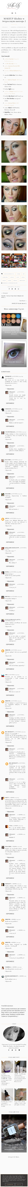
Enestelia (7, 596)
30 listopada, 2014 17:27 (16, 493)
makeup (23, 277)
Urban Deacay (22, 280)
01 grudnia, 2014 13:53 (16, 883)
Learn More (10, 1184)
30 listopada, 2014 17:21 (16, 459)
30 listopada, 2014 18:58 (15, 571)
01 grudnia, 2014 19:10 (16, 919)
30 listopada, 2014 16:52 (16, 408)
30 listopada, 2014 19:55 (13, 674)
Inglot (17, 277)
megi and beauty (9, 731)
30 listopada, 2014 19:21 (16, 650)
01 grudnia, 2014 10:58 (17, 846)
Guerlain (12, 277)
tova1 (10, 825)
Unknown (7, 650)
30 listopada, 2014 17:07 (20, 432)
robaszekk (8, 493)
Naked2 (9, 280)
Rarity (7, 797)
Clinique (18, 273)
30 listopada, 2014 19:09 (16, 596)
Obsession (8, 408)
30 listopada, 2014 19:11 (13, 620)
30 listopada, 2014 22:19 (19, 731)
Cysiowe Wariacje (10, 432)
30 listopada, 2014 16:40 (17, 376)
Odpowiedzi (10, 389)
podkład (15, 280)
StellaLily (12, 391)
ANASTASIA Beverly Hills (9, 273)
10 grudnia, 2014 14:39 (16, 967)
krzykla (7, 571)
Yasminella (8, 967)
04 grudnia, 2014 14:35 (15, 942)
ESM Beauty (8, 883)
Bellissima (8, 459)
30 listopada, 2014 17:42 (15, 518)
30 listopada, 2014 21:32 (16, 700)
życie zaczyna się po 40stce (12, 619)
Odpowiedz (8, 385)
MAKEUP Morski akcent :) (19, 303)
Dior (24, 273)
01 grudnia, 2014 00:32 (14, 797)
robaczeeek (8, 846)
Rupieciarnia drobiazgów (12, 547)
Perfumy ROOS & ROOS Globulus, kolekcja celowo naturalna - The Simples (14, 1147)
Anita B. (7, 518)
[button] (6, 12)
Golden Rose (5, 277)
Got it (19, 1184)
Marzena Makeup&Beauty (11, 976)
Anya (6, 674)
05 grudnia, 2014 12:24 (18, 825)
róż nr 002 (11, 63)
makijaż (4, 280)
